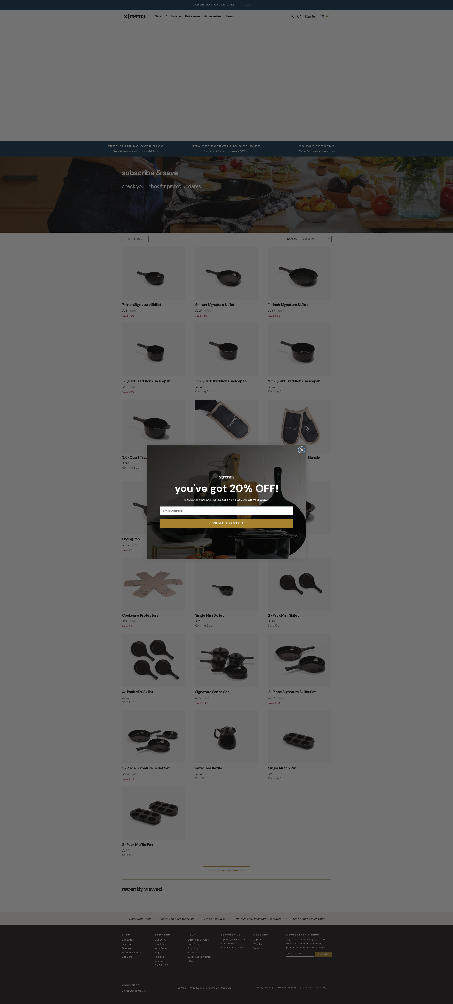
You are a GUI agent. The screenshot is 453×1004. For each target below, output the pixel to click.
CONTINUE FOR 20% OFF (226, 523)
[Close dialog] (302, 450)
